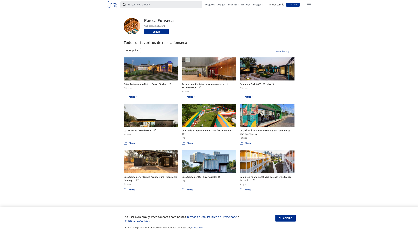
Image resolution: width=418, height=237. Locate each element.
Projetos (210, 4)
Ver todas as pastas (285, 51)
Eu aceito (285, 218)
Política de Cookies (137, 221)
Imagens (258, 4)
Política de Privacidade (222, 217)
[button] (132, 50)
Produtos (233, 4)
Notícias (245, 4)
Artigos (221, 4)
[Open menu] (309, 4)
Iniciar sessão (276, 4)
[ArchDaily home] (112, 4)
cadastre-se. (197, 227)
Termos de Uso (196, 217)
